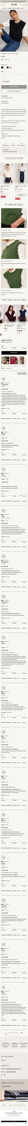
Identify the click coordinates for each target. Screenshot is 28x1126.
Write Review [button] (14, 352)
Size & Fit (13, 145)
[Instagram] (4, 1075)
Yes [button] (12, 418)
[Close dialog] (27, 1110)
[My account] (24, 5)
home (4, 8)
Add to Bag (8, 322)
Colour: (3, 64)
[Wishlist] (21, 5)
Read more (5, 1046)
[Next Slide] (26, 317)
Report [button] (15, 418)
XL (4, 77)
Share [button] (19, 418)
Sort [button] (2, 368)
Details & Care (5, 145)
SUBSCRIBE (14, 1121)
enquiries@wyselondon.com (13, 1068)
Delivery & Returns (21, 145)
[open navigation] (2, 5)
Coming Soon (23, 1046)
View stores (6, 1097)
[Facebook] (1, 1075)
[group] (14, 340)
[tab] (22, 373)
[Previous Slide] (1, 317)
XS (4, 74)
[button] (4, 5)
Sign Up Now (6, 1086)
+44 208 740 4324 (11, 1071)
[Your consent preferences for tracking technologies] (25, 1123)
